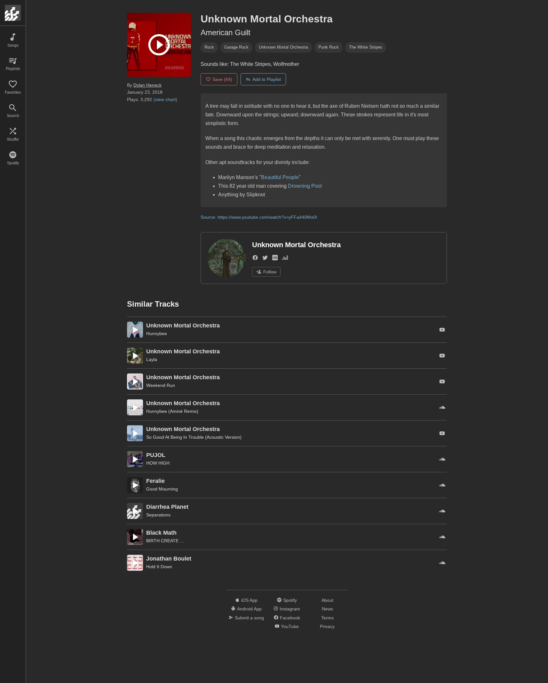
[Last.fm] (275, 259)
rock (209, 47)
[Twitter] (265, 259)
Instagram (290, 608)
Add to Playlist (266, 79)
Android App (249, 608)
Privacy (327, 626)
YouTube (290, 626)
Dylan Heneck (147, 85)
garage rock (236, 47)
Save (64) (222, 79)
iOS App (249, 600)
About (327, 600)
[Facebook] (255, 259)
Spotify (290, 600)
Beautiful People (280, 177)
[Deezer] (285, 259)
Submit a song (249, 617)
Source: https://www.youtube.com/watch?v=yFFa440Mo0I (259, 217)
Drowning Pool (305, 186)
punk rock (328, 47)
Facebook (290, 617)
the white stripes (365, 47)
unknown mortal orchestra (283, 47)
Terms (327, 617)
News (327, 608)
